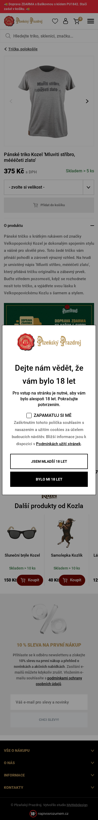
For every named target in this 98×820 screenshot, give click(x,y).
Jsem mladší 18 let (49, 461)
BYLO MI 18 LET (49, 479)
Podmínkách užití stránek (58, 443)
